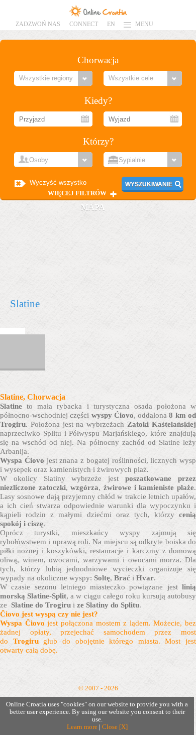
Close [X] (115, 726)
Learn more (82, 726)
